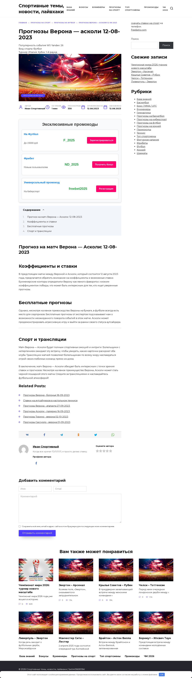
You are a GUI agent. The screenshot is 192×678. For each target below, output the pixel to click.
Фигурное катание (148, 139)
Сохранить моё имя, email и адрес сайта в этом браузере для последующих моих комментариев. (68, 526)
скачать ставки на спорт (145, 23)
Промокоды (151, 7)
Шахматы (142, 153)
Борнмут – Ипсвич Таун (155, 638)
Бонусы (83, 7)
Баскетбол (143, 102)
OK (161, 674)
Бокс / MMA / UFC (147, 106)
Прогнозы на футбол (33, 95)
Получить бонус (104, 164)
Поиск (135, 39)
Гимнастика (144, 112)
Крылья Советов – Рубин (145, 75)
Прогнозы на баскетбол (150, 116)
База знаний (144, 99)
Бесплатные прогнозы (40, 226)
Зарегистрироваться (101, 140)
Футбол (141, 146)
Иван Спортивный (46, 446)
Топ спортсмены (146, 136)
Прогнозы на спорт (83, 656)
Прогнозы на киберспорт (152, 119)
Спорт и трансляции (39, 231)
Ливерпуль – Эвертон (144, 81)
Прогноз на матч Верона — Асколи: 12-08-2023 (54, 217)
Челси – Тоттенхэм (142, 78)
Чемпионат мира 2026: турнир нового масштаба (34, 589)
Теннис (141, 133)
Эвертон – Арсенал (142, 71)
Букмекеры (98, 7)
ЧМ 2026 (149, 656)
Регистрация (106, 189)
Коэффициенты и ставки (42, 221)
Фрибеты (142, 143)
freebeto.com (138, 30)
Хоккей (141, 150)
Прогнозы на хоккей (149, 126)
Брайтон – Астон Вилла (115, 638)
